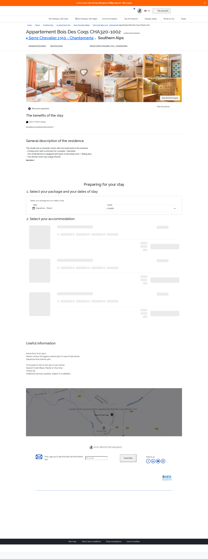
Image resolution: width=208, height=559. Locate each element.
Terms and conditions (91, 541)
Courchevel (93, 510)
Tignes (91, 528)
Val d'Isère (92, 505)
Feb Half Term (116, 508)
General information (37, 46)
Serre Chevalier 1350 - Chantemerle (106, 25)
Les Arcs (92, 522)
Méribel (91, 508)
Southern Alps (48, 25)
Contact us (40, 503)
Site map (72, 541)
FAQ (37, 515)
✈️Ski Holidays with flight (86, 19)
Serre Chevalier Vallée (82, 25)
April (112, 513)
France (37, 25)
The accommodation (76, 46)
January (113, 505)
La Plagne (92, 519)
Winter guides (139, 505)
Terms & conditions (43, 507)
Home (29, 25)
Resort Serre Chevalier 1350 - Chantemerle (108, 46)
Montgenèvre (94, 516)
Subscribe (128, 458)
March (113, 510)
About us (39, 499)
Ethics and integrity (43, 519)
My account (163, 11)
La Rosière (93, 525)
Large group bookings (45, 511)
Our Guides (138, 499)
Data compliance (114, 541)
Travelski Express (159, 500)
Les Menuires (94, 531)
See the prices (56, 46)
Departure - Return (44, 208)
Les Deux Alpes (95, 513)
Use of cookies (133, 541)
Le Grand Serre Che (63, 25)
